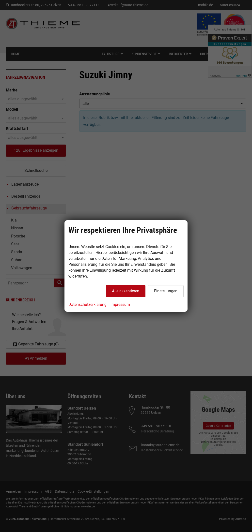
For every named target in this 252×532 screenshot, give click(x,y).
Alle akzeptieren (125, 291)
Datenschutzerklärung (87, 304)
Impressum (120, 304)
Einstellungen (165, 291)
